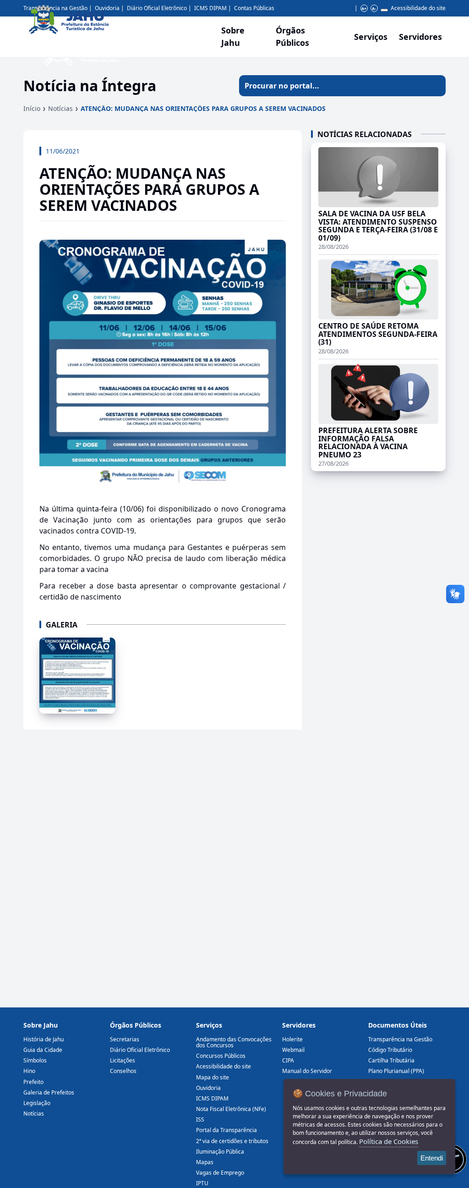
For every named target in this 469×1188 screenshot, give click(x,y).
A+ (363, 8)
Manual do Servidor (307, 1071)
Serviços (370, 36)
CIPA (288, 1060)
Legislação (36, 1103)
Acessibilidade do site (418, 8)
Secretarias (124, 1039)
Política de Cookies (388, 1141)
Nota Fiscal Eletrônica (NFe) (231, 1109)
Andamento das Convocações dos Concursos (234, 1042)
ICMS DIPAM (212, 1098)
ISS (200, 1119)
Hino (29, 1071)
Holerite (292, 1039)
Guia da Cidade (42, 1050)
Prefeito (33, 1082)
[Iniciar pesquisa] (435, 85)
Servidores (299, 1025)
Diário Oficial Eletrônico (140, 1050)
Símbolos (35, 1060)
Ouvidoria (208, 1088)
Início (31, 108)
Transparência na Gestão (400, 1039)
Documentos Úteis (397, 1025)
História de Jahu (43, 1039)
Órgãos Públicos (135, 1025)
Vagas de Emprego (220, 1173)
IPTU (202, 1183)
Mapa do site (212, 1077)
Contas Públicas (254, 8)
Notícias (60, 108)
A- (374, 8)
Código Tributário (390, 1050)
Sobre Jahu (233, 36)
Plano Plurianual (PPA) (396, 1071)
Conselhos (123, 1071)
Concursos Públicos (220, 1056)
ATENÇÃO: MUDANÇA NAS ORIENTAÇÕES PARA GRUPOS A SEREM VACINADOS (203, 108)
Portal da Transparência (226, 1130)
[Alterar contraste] (384, 10)
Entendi (431, 1158)
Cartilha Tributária (391, 1060)
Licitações (122, 1060)
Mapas (204, 1162)
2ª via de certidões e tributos (232, 1141)
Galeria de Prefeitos (48, 1092)
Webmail (293, 1050)
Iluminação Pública (220, 1151)
